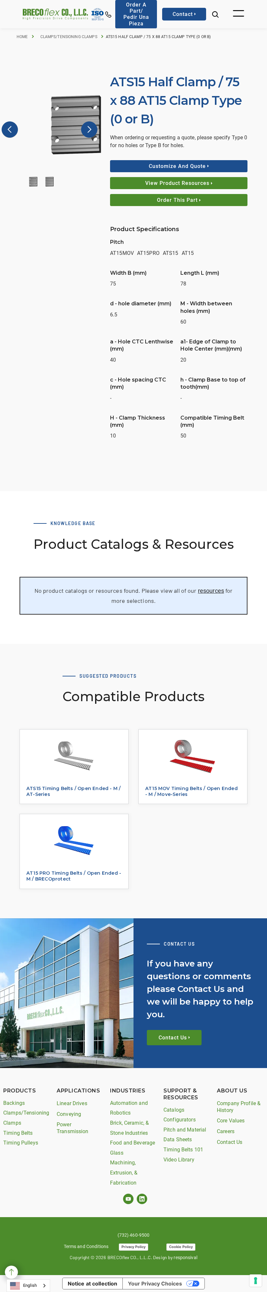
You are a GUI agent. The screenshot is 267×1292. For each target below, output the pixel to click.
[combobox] (28, 1285)
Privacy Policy (133, 1246)
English (30, 1285)
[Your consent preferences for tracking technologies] (255, 1280)
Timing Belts (18, 1133)
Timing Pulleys (20, 1143)
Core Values (231, 1121)
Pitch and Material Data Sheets (184, 1135)
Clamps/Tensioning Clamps (68, 37)
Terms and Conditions (86, 1246)
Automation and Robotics (129, 1108)
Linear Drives (72, 1103)
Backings (14, 1103)
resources (211, 590)
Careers (225, 1131)
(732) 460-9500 (134, 1235)
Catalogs (173, 1110)
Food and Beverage (132, 1143)
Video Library (178, 1160)
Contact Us (229, 1142)
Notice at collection (93, 1283)
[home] (55, 14)
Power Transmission (73, 1127)
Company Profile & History (238, 1106)
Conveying (69, 1114)
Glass (116, 1153)
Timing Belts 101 (183, 1149)
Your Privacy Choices (155, 1283)
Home (22, 37)
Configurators (179, 1120)
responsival (185, 1257)
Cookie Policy (181, 1246)
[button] (238, 14)
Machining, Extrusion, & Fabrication (124, 1173)
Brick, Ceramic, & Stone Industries (129, 1128)
